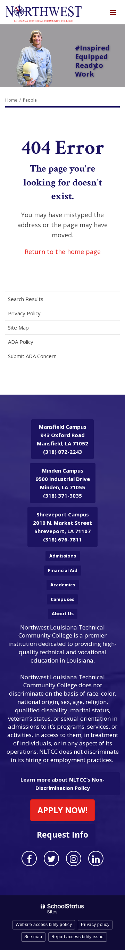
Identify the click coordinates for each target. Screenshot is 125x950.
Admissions (62, 556)
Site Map (18, 327)
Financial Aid (62, 570)
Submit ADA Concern (32, 356)
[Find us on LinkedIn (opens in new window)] (95, 858)
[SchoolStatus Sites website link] (62, 909)
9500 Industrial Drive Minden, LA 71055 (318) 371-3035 (62, 483)
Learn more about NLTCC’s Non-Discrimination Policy (62, 783)
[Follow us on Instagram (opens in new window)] (73, 858)
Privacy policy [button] (95, 924)
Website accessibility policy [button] (44, 924)
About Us (63, 613)
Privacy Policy (24, 313)
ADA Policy (20, 341)
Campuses (62, 599)
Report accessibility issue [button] (77, 936)
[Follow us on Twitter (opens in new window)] (51, 858)
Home (11, 100)
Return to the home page (63, 251)
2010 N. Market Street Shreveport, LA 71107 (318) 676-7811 (62, 527)
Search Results (25, 298)
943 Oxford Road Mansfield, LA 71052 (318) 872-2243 (62, 439)
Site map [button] (33, 936)
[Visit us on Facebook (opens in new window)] (29, 858)
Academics (62, 584)
